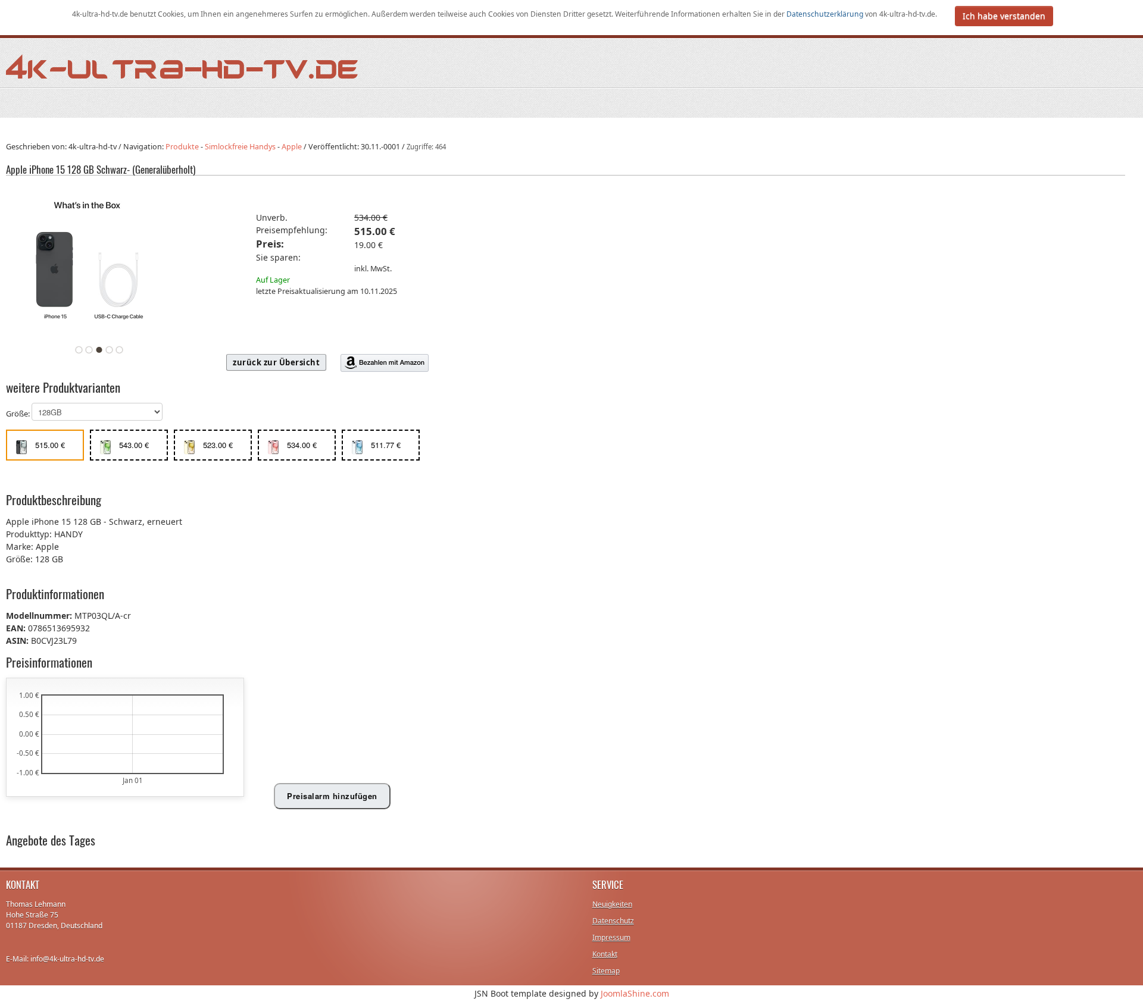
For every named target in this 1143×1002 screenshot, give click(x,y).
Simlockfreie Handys (240, 147)
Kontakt (604, 954)
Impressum (611, 937)
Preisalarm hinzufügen (332, 795)
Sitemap (606, 971)
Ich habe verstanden (1004, 15)
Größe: (19, 414)
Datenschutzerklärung (825, 14)
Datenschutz (613, 921)
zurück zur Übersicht (276, 362)
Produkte (182, 147)
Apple (292, 147)
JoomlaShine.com (635, 993)
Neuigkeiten (612, 904)
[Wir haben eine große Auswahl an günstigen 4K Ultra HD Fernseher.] (183, 66)
